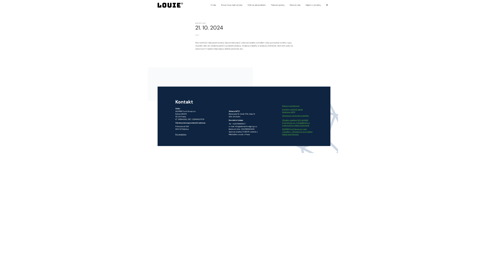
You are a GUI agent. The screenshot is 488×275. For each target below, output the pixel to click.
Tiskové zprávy (278, 5)
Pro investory (180, 134)
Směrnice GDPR (288, 112)
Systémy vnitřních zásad (292, 109)
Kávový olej (295, 5)
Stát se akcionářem (257, 5)
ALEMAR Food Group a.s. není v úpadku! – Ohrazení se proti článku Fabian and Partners (297, 132)
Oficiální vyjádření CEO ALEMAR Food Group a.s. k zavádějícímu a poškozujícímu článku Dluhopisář (296, 123)
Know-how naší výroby (231, 5)
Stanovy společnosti (290, 106)
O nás (213, 5)
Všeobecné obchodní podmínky (295, 116)
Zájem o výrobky (313, 5)
